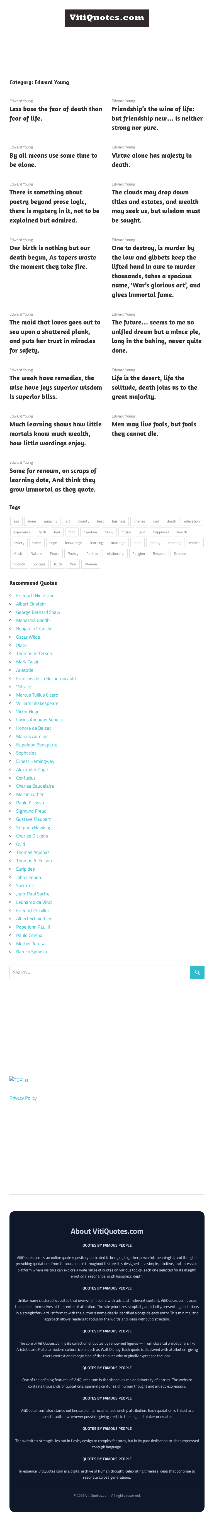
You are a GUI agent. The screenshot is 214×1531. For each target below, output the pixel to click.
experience (22, 532)
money (155, 542)
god (142, 532)
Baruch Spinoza (31, 951)
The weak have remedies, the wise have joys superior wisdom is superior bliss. (55, 387)
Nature (36, 553)
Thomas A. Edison (34, 860)
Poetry (73, 553)
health (182, 532)
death (171, 521)
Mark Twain (28, 661)
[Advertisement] (110, 44)
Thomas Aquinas (33, 852)
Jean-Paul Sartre (33, 893)
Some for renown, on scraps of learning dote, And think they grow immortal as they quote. (52, 479)
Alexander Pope (32, 769)
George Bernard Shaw (38, 612)
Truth (58, 564)
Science (180, 553)
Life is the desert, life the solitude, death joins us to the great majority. (154, 387)
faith (42, 532)
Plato (21, 645)
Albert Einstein (31, 603)
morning (174, 542)
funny (109, 532)
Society (19, 564)
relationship (115, 553)
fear (57, 532)
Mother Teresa (30, 943)
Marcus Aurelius (32, 736)
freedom (90, 532)
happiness (161, 532)
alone (31, 521)
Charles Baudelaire (35, 786)
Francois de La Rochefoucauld (46, 678)
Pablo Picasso (30, 802)
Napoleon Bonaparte (37, 744)
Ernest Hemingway (35, 761)
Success (39, 564)
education (192, 521)
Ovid (20, 844)
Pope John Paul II (33, 927)
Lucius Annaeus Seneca (39, 719)
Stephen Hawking (34, 827)
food (72, 532)
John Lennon (28, 877)
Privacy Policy (23, 1098)
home (36, 542)
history (18, 542)
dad (156, 521)
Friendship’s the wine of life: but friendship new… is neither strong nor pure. (157, 117)
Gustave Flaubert (33, 819)
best (100, 521)
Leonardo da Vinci (34, 902)
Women (91, 564)
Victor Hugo (28, 711)
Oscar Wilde (28, 637)
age (16, 521)
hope (53, 542)
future (126, 532)
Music (18, 553)
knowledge (73, 542)
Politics (92, 553)
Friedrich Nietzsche (35, 595)
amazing (50, 521)
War (73, 564)
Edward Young (21, 101)
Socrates (25, 885)
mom (137, 542)
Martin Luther (30, 794)
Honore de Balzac (33, 728)
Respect (159, 553)
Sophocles (26, 752)
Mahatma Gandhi (33, 620)
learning (96, 542)
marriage (118, 542)
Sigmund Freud (31, 811)
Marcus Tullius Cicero (37, 695)
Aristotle (24, 670)
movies (194, 542)
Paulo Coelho (29, 935)
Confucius (26, 778)
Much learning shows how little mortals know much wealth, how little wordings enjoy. (55, 433)
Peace (55, 553)
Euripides (25, 869)
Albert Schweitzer (34, 918)
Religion (138, 553)
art (67, 521)
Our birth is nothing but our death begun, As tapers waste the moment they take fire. (52, 256)
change (139, 521)
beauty (83, 521)
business (119, 521)
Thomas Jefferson (34, 653)
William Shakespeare (37, 703)
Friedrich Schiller (32, 910)
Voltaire (24, 686)
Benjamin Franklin (34, 628)
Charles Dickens (32, 835)
